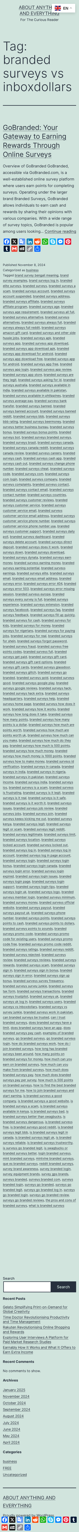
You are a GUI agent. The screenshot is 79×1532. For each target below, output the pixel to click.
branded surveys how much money (28, 751)
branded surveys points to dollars (49, 923)
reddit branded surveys (56, 1163)
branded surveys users (45, 1001)
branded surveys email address (35, 578)
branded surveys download (44, 552)
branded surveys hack (55, 688)
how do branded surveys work (34, 1043)
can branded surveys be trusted (26, 1017)
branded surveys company (38, 479)
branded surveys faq (45, 610)
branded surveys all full (57, 312)
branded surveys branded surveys (46, 437)
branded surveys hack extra (23, 693)
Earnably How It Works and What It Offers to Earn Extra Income (39, 1349)
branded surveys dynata (20, 557)
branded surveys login (19, 860)
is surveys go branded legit (22, 1148)
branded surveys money (20, 902)
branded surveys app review (50, 369)
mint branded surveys (18, 1158)
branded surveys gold (32, 678)
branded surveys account (30, 291)
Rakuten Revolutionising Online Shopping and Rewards (36, 1329)
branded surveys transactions (38, 991)
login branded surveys (54, 1153)
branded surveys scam (32, 965)
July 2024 (11, 1423)
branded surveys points (32, 918)
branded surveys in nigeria (46, 772)
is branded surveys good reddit (33, 1127)
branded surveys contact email (25, 489)
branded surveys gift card (47, 657)
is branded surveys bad (47, 1111)
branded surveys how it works (34, 709)
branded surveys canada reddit (25, 448)
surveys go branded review (49, 1195)
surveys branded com (44, 1179)
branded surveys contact (51, 484)
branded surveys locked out (47, 845)
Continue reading (60, 231)
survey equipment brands (21, 1174)
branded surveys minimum (56, 897)
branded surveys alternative (23, 317)
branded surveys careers (43, 453)
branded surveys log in (19, 850)
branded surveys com (27, 474)
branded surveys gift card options (27, 662)
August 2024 (13, 1416)
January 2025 (14, 1390)
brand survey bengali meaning (36, 275)
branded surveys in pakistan (23, 777)
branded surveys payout (33, 907)
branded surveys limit (59, 834)
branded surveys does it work (37, 547)
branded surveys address (51, 296)
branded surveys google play (33, 683)
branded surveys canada (55, 442)
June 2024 (11, 1429)
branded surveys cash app (42, 458)
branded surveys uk (44, 996)
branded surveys (35, 286)
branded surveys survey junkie (25, 986)
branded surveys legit (29, 824)
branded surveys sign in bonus (36, 970)
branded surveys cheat (32, 468)
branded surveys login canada (35, 866)
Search (9, 1278)
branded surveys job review (33, 808)
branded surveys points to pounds (28, 928)
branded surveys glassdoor (50, 667)
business (32, 270)
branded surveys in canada (40, 766)
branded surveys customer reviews (28, 500)
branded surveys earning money (37, 563)
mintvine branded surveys (54, 1158)
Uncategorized (15, 1475)
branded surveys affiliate (21, 301)
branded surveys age (44, 306)
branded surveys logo (44, 892)
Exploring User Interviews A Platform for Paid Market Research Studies (35, 1339)
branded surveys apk (36, 338)
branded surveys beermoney (40, 421)
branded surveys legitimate (22, 834)
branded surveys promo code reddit (45, 944)
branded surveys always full (41, 322)
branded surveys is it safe (47, 798)
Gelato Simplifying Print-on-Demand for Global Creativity (35, 1309)
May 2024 (11, 1436)
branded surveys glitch (19, 672)
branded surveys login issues (37, 876)
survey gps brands (54, 1174)
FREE (7, 1468)
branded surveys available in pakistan (39, 390)
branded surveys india (31, 782)
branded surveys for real (28, 636)
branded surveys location (21, 839)
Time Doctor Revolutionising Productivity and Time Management (36, 1319)
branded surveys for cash (21, 620)
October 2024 (14, 1403)
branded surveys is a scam (28, 787)
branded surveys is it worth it (24, 803)
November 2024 (16, 1396)
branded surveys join (38, 813)
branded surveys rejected (21, 955)
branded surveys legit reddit (44, 829)
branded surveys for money (30, 625)
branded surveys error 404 (43, 583)
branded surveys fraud (19, 646)
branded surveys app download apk (29, 348)
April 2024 (11, 1442)
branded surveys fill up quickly (52, 615)
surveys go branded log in (43, 1190)
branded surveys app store (22, 375)
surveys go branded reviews (23, 1200)
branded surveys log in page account (43, 855)
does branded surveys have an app (36, 1028)
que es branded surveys (20, 1163)
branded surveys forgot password (42, 641)
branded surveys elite (32, 573)
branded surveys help (39, 698)
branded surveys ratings (20, 949)
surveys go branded (39, 1184)
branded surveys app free (39, 364)
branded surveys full (38, 651)
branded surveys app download (45, 343)
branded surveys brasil (19, 442)
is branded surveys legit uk (34, 1137)
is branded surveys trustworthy (49, 1143)
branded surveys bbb (28, 416)
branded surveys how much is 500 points (40, 745)
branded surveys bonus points (35, 432)
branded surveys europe (33, 594)
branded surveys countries (46, 495)
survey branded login (55, 1169)
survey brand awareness (20, 1169)
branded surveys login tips (35, 887)
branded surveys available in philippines (32, 395)
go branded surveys (30, 1038)
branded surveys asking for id (40, 380)
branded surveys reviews (32, 960)
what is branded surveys (46, 1205)
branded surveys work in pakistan (48, 1012)
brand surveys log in (43, 280)
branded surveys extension (40, 604)
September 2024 (16, 1409)
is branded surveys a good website (43, 1101)
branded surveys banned (34, 406)
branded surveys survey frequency (38, 981)
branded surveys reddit (56, 949)
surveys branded (15, 1179)
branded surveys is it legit (42, 793)
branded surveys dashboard (30, 537)
